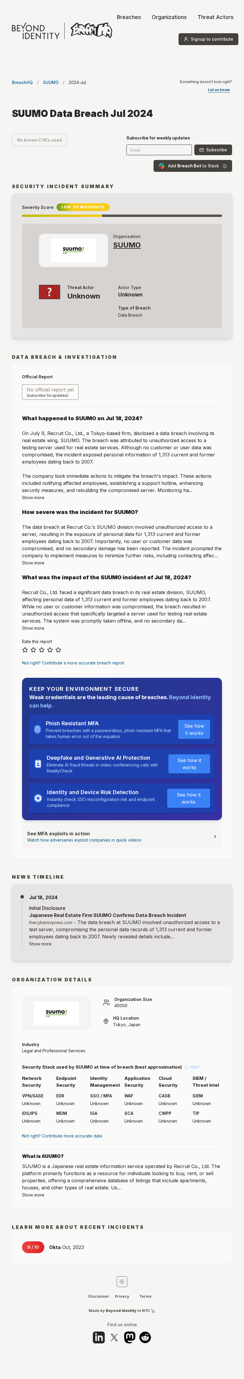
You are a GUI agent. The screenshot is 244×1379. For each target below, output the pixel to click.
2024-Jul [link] (77, 82)
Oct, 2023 (66, 1247)
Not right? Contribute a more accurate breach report (73, 662)
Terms (145, 1296)
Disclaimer (98, 1296)
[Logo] (62, 31)
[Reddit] (145, 1337)
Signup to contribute (212, 39)
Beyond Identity (121, 1310)
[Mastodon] (130, 1337)
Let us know (219, 90)
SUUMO (51, 82)
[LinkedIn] (99, 1337)
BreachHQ (22, 82)
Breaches (129, 17)
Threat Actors (216, 17)
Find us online (122, 1325)
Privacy (122, 1296)
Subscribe (216, 149)
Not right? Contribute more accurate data (62, 1135)
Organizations (169, 17)
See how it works (194, 729)
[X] (114, 1337)
